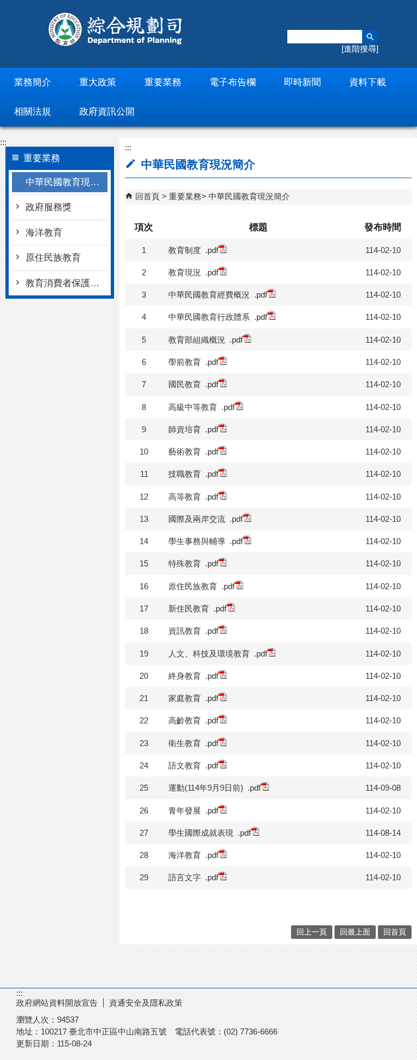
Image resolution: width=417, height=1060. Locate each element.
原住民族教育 (53, 258)
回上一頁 (311, 932)
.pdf (211, 250)
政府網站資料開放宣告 (57, 1002)
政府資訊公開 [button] (107, 111)
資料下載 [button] (367, 82)
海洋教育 (44, 233)
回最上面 (355, 932)
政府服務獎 (49, 207)
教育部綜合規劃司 (116, 29)
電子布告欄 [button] (233, 82)
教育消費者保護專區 (67, 283)
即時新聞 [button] (302, 82)
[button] (370, 36)
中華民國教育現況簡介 (67, 182)
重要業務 (185, 196)
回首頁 (147, 196)
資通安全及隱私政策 (145, 1002)
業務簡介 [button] (32, 82)
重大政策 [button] (97, 82)
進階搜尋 (360, 48)
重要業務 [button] (162, 82)
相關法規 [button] (32, 111)
